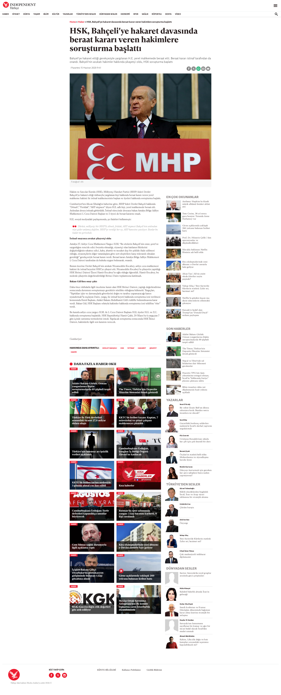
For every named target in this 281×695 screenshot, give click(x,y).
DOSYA (168, 14)
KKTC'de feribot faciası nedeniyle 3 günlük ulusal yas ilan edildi (91, 484)
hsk (122, 348)
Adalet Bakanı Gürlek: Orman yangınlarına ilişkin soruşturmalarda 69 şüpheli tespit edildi (91, 388)
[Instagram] (64, 675)
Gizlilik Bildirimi (154, 670)
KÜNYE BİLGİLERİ (106, 670)
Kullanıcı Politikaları (131, 670)
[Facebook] (51, 675)
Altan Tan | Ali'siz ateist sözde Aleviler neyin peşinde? (193, 276)
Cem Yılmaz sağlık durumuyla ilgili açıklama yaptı (89, 546)
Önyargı (184, 523)
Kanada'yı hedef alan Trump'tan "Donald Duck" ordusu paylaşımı (195, 313)
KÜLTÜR (55, 14)
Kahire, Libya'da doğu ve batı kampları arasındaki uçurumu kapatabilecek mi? (194, 642)
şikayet (153, 348)
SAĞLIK (145, 14)
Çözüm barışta (187, 508)
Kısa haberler (126, 486)
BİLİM (46, 14)
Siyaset (16, 14)
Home (73, 22)
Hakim (74, 352)
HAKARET (142, 348)
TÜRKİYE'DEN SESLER (86, 14)
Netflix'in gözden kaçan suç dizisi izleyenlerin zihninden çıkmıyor (196, 301)
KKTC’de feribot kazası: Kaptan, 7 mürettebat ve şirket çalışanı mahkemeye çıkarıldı (138, 420)
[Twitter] (57, 675)
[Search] (276, 14)
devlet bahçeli (109, 348)
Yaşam (36, 14)
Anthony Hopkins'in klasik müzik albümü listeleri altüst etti (196, 204)
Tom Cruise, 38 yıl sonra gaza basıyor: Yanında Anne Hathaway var (195, 216)
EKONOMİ (125, 14)
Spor (135, 14)
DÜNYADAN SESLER (108, 14)
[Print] (208, 68)
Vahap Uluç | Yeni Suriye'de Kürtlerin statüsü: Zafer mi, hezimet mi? (195, 288)
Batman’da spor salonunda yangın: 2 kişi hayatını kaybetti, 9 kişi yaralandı (138, 514)
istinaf (130, 348)
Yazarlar (68, 14)
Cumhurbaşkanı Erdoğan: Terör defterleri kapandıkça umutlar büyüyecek (90, 514)
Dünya (26, 14)
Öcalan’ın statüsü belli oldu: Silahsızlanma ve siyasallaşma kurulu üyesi (194, 457)
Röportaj (157, 14)
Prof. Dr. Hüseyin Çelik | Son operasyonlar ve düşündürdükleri (196, 240)
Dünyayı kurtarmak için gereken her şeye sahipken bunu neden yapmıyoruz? (196, 473)
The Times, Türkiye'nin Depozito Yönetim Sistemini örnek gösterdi (138, 391)
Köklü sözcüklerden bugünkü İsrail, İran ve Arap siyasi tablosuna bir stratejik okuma (194, 494)
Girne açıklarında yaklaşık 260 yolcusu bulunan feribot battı (136, 577)
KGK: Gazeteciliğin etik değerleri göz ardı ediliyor (91, 608)
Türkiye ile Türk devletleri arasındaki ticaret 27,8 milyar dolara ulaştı (89, 420)
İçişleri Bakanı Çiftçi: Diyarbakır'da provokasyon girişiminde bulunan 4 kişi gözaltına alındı (87, 574)
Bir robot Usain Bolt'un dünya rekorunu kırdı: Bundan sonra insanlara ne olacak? (194, 410)
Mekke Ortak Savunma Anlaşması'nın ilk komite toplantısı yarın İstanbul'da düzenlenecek (134, 605)
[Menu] (275, 5)
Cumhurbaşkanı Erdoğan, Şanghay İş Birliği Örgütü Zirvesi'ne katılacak (134, 451)
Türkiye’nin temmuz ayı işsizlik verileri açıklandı (90, 453)
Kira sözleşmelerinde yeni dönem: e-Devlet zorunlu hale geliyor (139, 546)
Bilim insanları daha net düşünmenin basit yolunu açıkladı (194, 390)
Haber (5, 14)
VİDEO (178, 14)
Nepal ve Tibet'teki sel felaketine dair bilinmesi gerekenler (194, 363)
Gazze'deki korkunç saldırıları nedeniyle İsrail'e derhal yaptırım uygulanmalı (196, 426)
